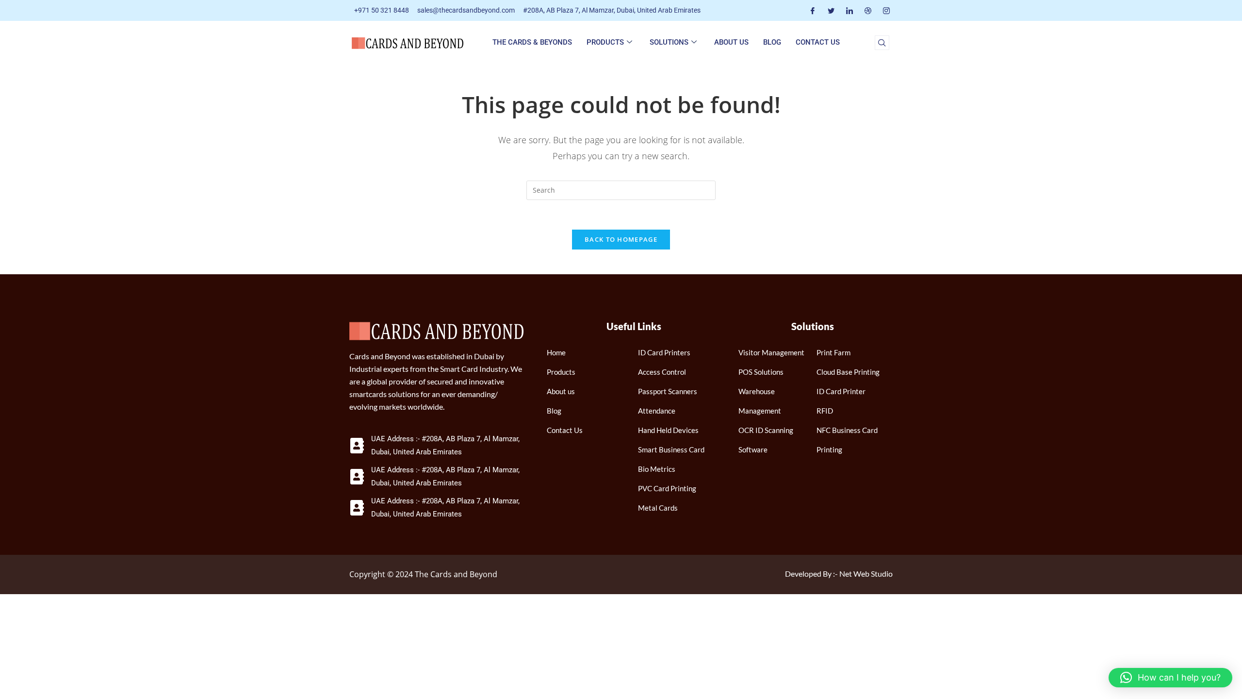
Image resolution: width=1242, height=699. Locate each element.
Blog (772, 42)
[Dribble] (868, 10)
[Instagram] (886, 10)
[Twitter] (831, 10)
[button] (882, 42)
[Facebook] (812, 10)
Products (605, 42)
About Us (731, 42)
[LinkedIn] (849, 10)
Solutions (669, 42)
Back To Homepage (621, 239)
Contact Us (818, 42)
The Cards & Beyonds (532, 42)
